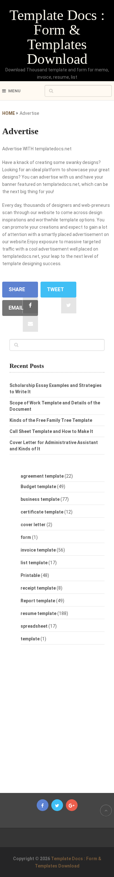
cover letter (33, 524)
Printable (30, 575)
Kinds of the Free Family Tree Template (51, 420)
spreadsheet (34, 626)
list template (34, 562)
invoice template (38, 550)
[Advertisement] (62, 722)
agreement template (42, 476)
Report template (38, 600)
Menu (14, 90)
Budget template (38, 486)
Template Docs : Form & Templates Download (57, 37)
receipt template (38, 588)
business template (40, 499)
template (30, 638)
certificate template (42, 511)
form (26, 537)
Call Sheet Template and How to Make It (51, 431)
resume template (38, 613)
